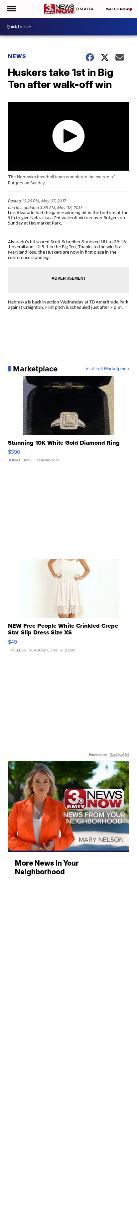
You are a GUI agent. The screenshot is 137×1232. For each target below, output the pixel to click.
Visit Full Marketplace (107, 368)
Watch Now (117, 9)
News (17, 56)
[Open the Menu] (11, 9)
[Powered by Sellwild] (119, 755)
